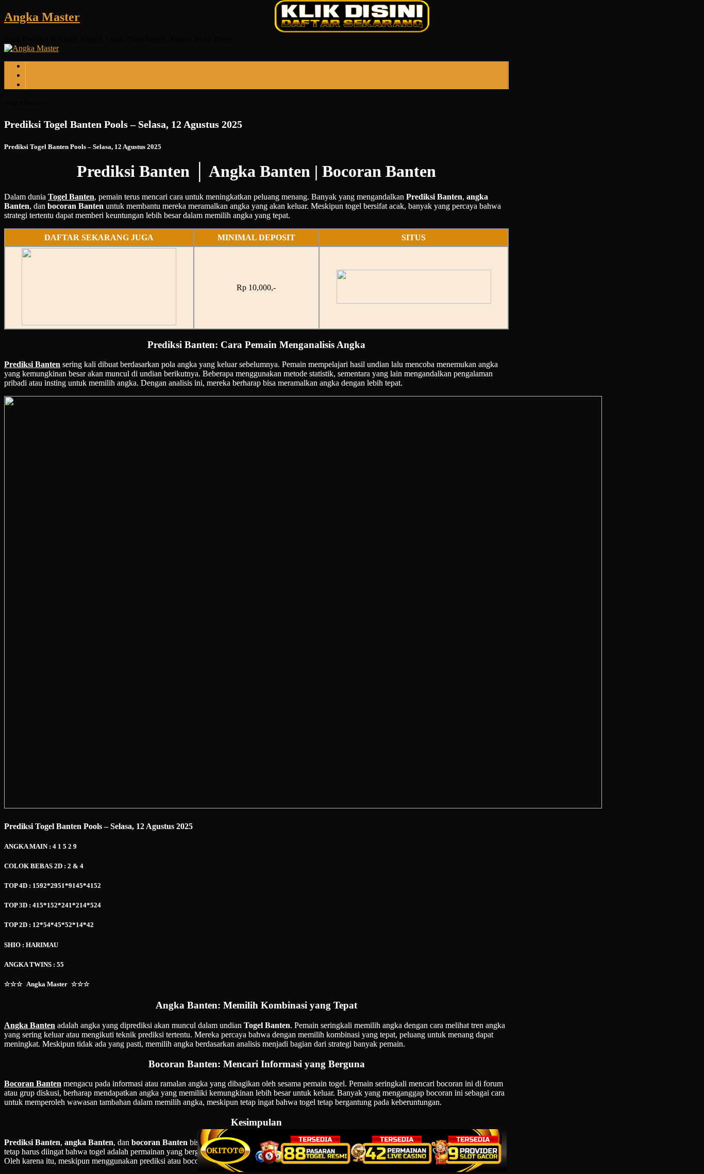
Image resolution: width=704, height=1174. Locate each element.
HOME (38, 65)
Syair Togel (44, 84)
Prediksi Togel (49, 75)
